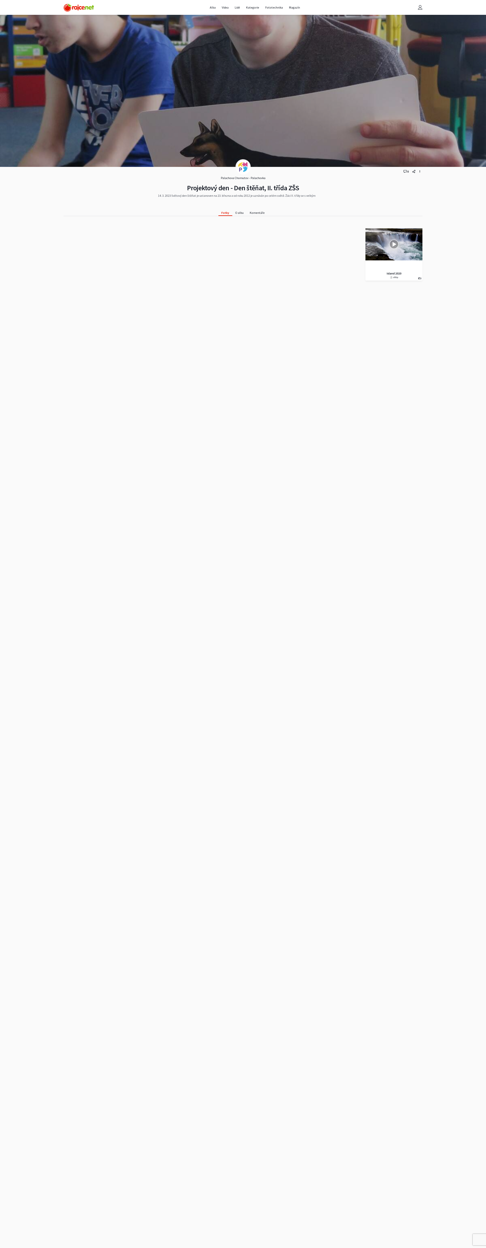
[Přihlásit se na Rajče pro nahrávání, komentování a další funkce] (420, 7)
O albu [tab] (239, 213)
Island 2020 (394, 273)
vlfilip (395, 277)
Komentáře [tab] (257, 213)
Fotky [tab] (225, 213)
